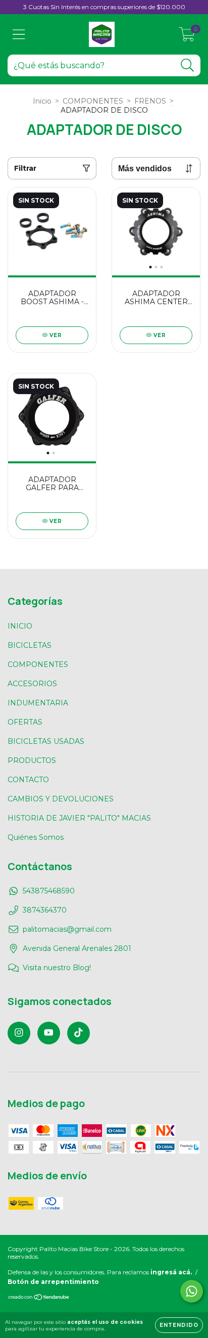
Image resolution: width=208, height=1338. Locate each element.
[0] (187, 36)
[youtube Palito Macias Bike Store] (48, 1033)
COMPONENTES (93, 101)
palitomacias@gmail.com (67, 929)
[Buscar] (187, 65)
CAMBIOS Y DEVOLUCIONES (61, 798)
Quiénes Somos (36, 837)
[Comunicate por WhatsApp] (191, 1291)
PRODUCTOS (32, 760)
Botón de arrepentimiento (53, 1281)
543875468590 (49, 890)
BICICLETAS (29, 645)
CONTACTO (28, 779)
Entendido (179, 1325)
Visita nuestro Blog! (57, 967)
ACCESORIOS (32, 683)
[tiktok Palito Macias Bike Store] (78, 1033)
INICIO (20, 626)
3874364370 (45, 910)
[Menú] (19, 35)
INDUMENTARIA (38, 702)
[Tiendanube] (39, 1298)
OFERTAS (25, 722)
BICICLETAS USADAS (46, 741)
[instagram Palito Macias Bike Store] (19, 1033)
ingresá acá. (171, 1272)
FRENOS (150, 101)
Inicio (42, 101)
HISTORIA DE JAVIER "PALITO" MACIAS (79, 818)
